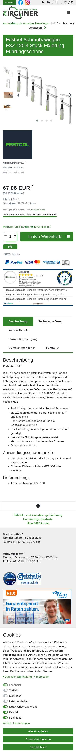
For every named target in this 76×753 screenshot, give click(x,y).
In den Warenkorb (44, 236)
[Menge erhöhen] (14, 235)
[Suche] (57, 2)
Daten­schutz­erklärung (19, 676)
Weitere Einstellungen (16, 723)
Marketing (15, 695)
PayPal (13, 712)
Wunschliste (13, 254)
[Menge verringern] (5, 235)
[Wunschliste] (65, 2)
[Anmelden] (43, 2)
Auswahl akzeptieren (38, 738)
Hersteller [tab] (52, 347)
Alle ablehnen (38, 747)
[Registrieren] (48, 2)
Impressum (42, 676)
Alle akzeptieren (38, 731)
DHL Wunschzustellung (23, 706)
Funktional (15, 717)
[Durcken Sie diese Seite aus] (10, 246)
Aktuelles (9, 2)
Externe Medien (19, 701)
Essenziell (15, 684)
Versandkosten (38, 210)
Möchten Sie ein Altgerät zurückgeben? (27, 226)
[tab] (18, 321)
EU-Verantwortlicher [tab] (22, 347)
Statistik (14, 690)
